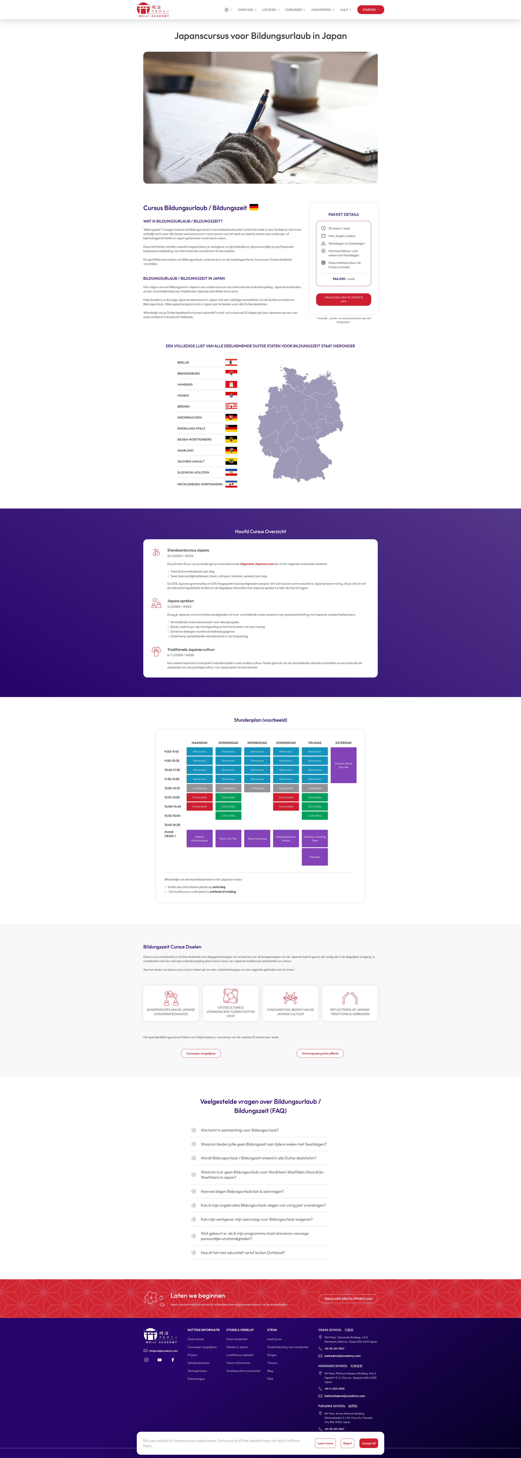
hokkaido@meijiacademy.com (344, 1396)
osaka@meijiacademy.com (342, 1356)
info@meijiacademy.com (163, 1350)
